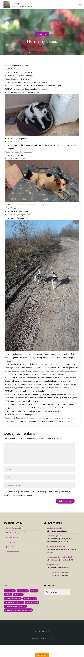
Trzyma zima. (10, 542)
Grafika (18, 595)
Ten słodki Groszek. (12, 552)
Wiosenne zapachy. (12, 537)
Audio (34, 591)
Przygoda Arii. (30, 598)
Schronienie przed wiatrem (56, 546)
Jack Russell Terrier (12, 598)
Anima (40, 638)
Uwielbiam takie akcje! (14, 602)
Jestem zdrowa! (11, 547)
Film (8, 595)
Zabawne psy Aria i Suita (15, 606)
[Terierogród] (7, 5)
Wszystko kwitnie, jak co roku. (16, 533)
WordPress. (49, 638)
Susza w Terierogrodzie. (14, 528)
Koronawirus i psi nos (54, 536)
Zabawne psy (32, 602)
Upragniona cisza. (52, 565)
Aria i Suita (42, 34)
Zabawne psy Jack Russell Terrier (18, 610)
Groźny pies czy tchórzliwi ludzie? (58, 572)
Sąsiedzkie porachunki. (54, 528)
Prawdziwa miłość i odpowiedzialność (59, 557)
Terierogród (17, 3)
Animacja (10, 591)
